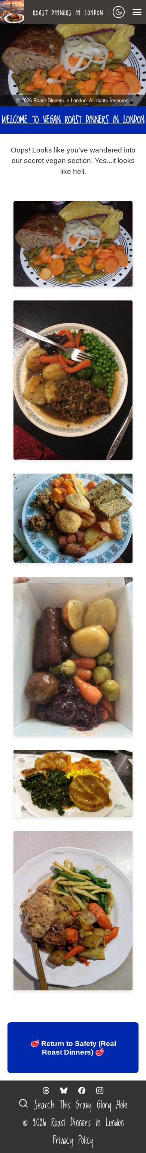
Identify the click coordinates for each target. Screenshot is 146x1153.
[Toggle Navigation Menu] (137, 12)
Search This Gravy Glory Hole (78, 1105)
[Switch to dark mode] (119, 12)
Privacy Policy (73, 1140)
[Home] (15, 12)
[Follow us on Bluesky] (64, 1090)
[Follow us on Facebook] (82, 1090)
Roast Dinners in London (68, 13)
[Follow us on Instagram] (100, 1090)
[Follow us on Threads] (46, 1090)
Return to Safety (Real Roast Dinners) (73, 1048)
